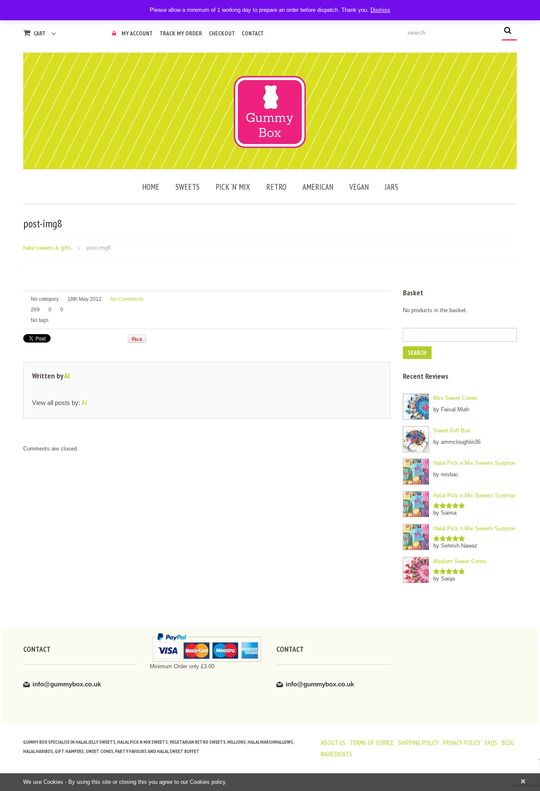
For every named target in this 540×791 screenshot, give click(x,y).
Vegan (359, 187)
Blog (508, 742)
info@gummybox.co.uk (66, 684)
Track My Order (180, 33)
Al (67, 376)
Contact (253, 33)
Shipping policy (418, 742)
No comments (127, 299)
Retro (276, 187)
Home (150, 187)
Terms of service (372, 742)
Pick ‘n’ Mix (233, 187)
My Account (137, 33)
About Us (333, 742)
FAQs (491, 742)
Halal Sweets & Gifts (47, 248)
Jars (391, 187)
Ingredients (336, 754)
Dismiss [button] (380, 10)
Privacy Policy (462, 742)
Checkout (222, 33)
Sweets (188, 187)
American (317, 187)
